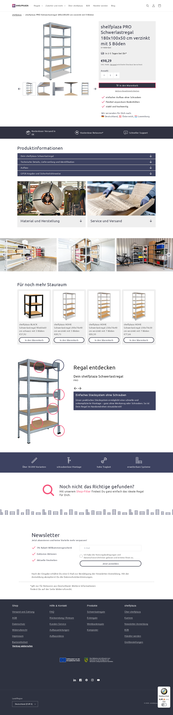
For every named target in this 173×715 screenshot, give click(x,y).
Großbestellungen (133, 642)
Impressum (17, 636)
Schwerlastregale (96, 612)
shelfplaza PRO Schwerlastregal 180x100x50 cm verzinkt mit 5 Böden (59, 15)
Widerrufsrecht (19, 630)
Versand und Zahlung (23, 612)
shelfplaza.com (155, 703)
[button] (38, 6)
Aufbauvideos (57, 636)
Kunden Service (58, 624)
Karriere (128, 618)
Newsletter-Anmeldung (136, 624)
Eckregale (92, 618)
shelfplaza (17, 15)
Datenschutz (18, 624)
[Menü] (168, 688)
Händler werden (132, 636)
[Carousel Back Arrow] (19, 88)
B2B (126, 630)
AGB (14, 618)
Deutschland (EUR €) (24, 704)
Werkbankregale (95, 624)
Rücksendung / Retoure (62, 618)
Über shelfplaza (132, 612)
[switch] (164, 704)
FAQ (52, 612)
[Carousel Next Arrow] (95, 88)
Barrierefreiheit (20, 642)
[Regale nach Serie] (48, 490)
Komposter (92, 630)
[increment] (116, 75)
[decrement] (104, 75)
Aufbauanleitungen (59, 630)
